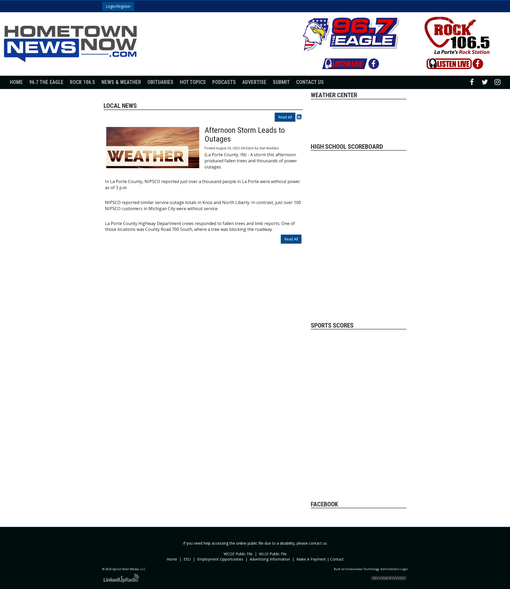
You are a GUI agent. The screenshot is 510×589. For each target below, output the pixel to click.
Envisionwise (354, 569)
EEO (187, 559)
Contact (337, 559)
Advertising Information (270, 559)
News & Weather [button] (121, 82)
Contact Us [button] (310, 82)
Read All (285, 117)
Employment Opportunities (220, 559)
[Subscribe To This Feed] (299, 116)
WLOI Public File (273, 553)
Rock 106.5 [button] (82, 82)
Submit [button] (281, 82)
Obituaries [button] (160, 82)
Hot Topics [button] (193, 82)
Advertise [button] (254, 82)
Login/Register (118, 6)
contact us (318, 543)
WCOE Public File (238, 553)
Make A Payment (311, 559)
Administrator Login (394, 569)
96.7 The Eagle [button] (46, 82)
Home (16, 82)
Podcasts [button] (224, 82)
